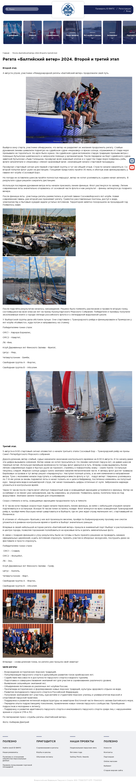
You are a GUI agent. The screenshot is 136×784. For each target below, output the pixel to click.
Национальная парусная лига (83, 748)
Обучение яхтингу (44, 757)
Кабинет (107, 766)
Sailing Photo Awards (79, 757)
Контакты (108, 752)
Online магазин (110, 761)
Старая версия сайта (113, 770)
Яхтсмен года (76, 752)
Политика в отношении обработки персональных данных (14, 758)
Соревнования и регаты (47, 748)
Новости (107, 748)
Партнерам (109, 757)
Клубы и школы (43, 752)
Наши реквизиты (10, 752)
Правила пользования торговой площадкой (17, 766)
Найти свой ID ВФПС (12, 748)
